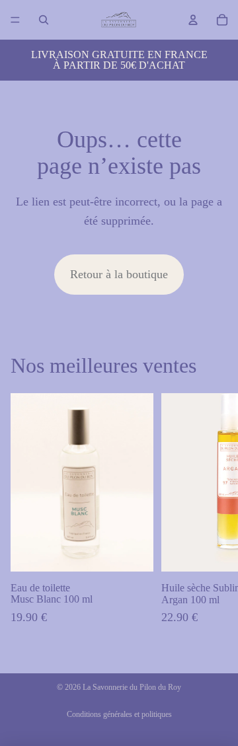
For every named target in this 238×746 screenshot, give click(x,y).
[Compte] (193, 19)
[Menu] (15, 20)
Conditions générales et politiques (119, 714)
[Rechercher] (43, 19)
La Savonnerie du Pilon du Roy (132, 687)
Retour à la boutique (119, 274)
